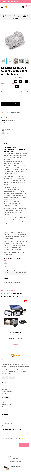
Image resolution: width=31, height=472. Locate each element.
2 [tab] (14, 344)
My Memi (8, 117)
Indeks (6, 266)
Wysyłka (4, 402)
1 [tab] (13, 344)
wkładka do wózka (13, 461)
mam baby (19, 461)
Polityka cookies (6, 419)
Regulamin (5, 406)
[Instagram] (6, 377)
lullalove (16, 459)
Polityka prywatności (8, 408)
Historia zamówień (7, 391)
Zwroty (4, 411)
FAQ (3, 421)
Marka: (3, 117)
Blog (3, 425)
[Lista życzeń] (26, 7)
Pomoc (4, 387)
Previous (5, 321)
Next (25, 321)
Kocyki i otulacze (12, 120)
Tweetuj (11, 122)
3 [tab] (17, 344)
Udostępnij (9, 122)
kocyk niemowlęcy (25, 459)
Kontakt (4, 393)
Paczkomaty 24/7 (7, 423)
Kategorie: (4, 120)
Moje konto (5, 389)
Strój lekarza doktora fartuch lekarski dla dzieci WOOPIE (15, 331)
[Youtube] (10, 377)
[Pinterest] (13, 377)
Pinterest (13, 122)
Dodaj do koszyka (12, 104)
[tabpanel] (15, 321)
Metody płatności (7, 404)
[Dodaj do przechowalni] (3, 110)
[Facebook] (3, 377)
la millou (20, 459)
